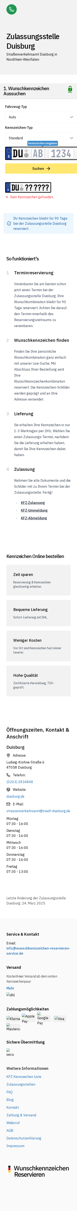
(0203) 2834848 (19, 782)
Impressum (15, 1146)
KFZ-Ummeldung (34, 510)
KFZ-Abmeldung (34, 518)
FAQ (9, 1092)
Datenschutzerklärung (23, 1138)
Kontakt (12, 1107)
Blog (10, 1100)
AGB (9, 1130)
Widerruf (13, 1123)
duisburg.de (15, 796)
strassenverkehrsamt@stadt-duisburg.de (38, 811)
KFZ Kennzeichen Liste (23, 1076)
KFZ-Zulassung (33, 503)
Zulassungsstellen (20, 1084)
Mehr (10, 988)
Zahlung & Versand (21, 1115)
